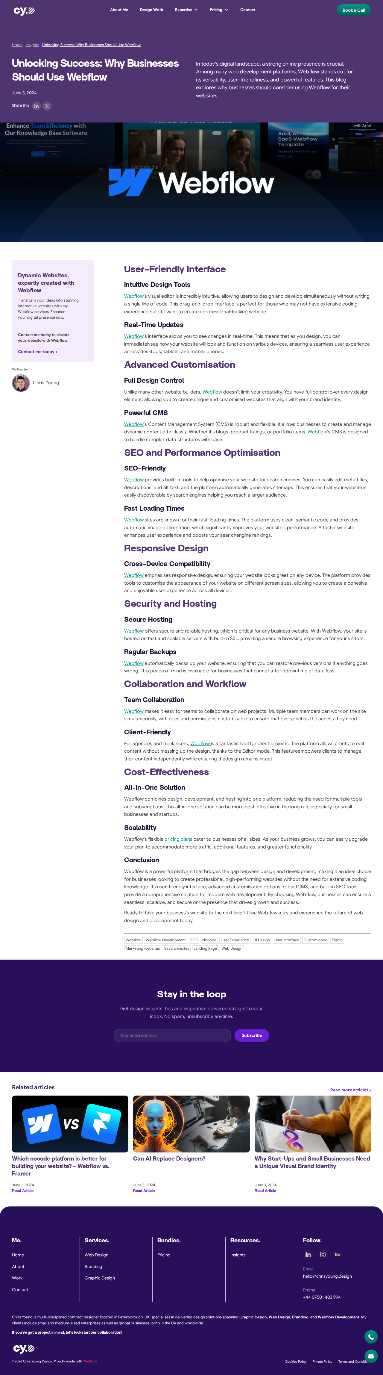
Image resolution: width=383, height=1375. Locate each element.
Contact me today (36, 351)
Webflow (134, 296)
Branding (93, 1266)
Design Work (151, 9)
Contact (247, 9)
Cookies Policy (296, 1361)
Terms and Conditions (354, 1361)
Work (17, 1278)
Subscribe (252, 1035)
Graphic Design (100, 1278)
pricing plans (179, 839)
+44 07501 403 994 (322, 1297)
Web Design (96, 1255)
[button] (186, 10)
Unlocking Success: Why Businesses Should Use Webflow (91, 45)
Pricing (164, 1255)
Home (17, 45)
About (18, 1266)
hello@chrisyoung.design (327, 1276)
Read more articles (349, 1090)
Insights (32, 45)
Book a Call (354, 10)
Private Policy (322, 1361)
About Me (119, 9)
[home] (24, 10)
